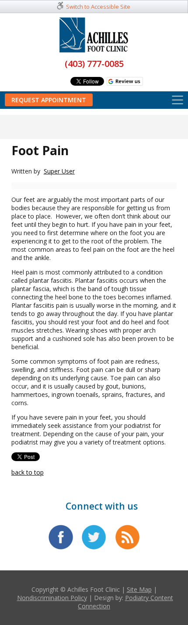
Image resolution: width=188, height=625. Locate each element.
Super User (59, 171)
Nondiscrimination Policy (52, 598)
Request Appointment (48, 100)
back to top (27, 472)
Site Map (139, 589)
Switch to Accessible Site (98, 6)
